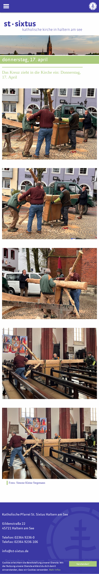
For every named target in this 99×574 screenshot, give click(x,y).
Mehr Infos (55, 570)
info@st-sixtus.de (15, 551)
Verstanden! (82, 564)
